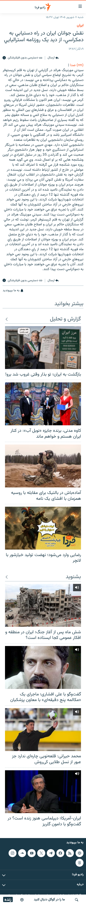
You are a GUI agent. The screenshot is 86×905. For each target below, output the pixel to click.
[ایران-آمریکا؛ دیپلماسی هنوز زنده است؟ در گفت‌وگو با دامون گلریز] (43, 791)
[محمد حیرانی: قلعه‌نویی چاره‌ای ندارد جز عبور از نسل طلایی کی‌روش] (43, 729)
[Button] (53, 57)
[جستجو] (76, 900)
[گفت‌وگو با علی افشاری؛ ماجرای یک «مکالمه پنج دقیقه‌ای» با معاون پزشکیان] (43, 667)
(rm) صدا (76, 65)
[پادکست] (22, 900)
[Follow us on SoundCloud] (22, 853)
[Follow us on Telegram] (51, 853)
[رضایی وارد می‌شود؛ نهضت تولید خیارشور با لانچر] (43, 528)
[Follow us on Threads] (79, 863)
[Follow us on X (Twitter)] (41, 853)
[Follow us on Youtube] (31, 853)
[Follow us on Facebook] (60, 853)
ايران (80, 25)
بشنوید (73, 577)
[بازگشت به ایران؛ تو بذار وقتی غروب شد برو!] (43, 347)
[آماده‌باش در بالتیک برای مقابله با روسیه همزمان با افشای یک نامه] (43, 466)
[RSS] (70, 853)
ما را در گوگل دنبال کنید (49, 899)
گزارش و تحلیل (65, 319)
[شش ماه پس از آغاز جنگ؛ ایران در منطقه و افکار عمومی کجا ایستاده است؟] (43, 605)
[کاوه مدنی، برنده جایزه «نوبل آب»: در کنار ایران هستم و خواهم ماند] (43, 403)
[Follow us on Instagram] (12, 853)
